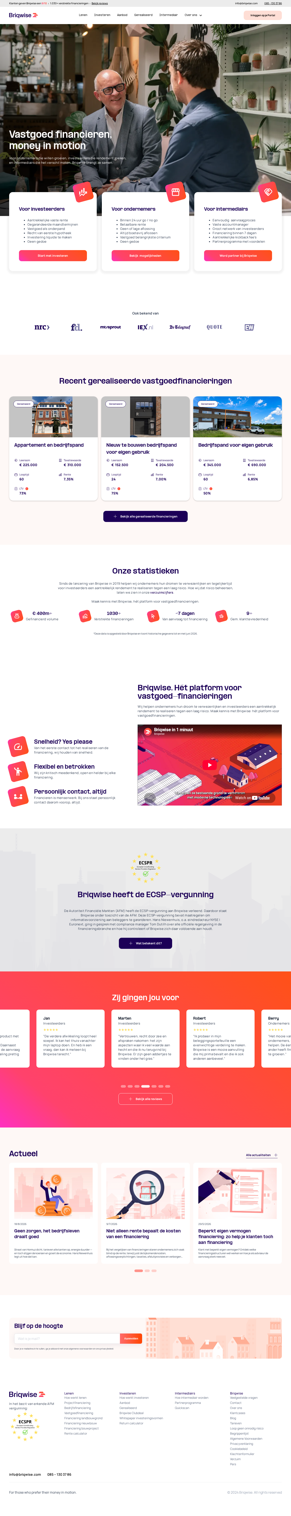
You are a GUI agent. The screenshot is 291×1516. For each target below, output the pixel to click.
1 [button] (138, 1271)
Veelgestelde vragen (244, 1398)
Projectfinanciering (77, 1403)
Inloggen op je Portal (263, 15)
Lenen (83, 15)
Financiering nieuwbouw (80, 1423)
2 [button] (147, 1271)
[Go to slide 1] (123, 1086)
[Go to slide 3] (137, 1086)
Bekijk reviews (100, 3)
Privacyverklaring (241, 1444)
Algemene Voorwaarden (246, 1438)
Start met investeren (53, 256)
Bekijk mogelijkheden (145, 256)
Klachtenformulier (242, 1454)
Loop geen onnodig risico (247, 1428)
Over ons (236, 1408)
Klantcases (237, 1413)
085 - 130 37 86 (273, 3)
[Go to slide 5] (154, 1086)
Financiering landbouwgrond (83, 1418)
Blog (233, 1418)
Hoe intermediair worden (191, 1398)
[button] (193, 15)
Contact (236, 1403)
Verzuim (235, 1459)
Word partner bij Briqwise (238, 256)
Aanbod (122, 15)
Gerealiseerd (143, 15)
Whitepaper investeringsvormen (141, 1418)
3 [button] (154, 1271)
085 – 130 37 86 (59, 1474)
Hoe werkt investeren (134, 1398)
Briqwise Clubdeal (132, 1413)
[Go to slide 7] (167, 1086)
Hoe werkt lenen (75, 1398)
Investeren (102, 15)
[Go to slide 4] (145, 1086)
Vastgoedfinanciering (78, 1413)
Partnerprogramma (188, 1403)
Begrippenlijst (239, 1433)
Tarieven (236, 1423)
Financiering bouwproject (81, 1428)
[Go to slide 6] (160, 1086)
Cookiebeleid (239, 1449)
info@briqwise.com (246, 3)
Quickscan (182, 1408)
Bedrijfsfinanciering (77, 1408)
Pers (233, 1464)
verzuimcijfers (161, 592)
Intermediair (168, 15)
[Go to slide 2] (130, 1086)
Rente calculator (75, 1433)
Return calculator (131, 1423)
